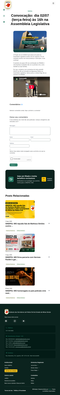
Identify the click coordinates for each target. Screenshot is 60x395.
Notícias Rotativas (10, 230)
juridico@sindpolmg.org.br (19, 343)
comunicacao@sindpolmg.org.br (23, 347)
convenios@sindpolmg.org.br (21, 341)
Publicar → (14, 165)
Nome (11, 137)
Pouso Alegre (34, 370)
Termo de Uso (9, 390)
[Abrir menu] (53, 3)
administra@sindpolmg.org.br (23, 339)
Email (32, 137)
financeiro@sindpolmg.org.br (21, 345)
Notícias (33, 378)
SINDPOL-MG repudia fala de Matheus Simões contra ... (24, 225)
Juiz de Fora (34, 365)
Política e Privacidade (20, 390)
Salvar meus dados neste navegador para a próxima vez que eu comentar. (27, 152)
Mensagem (12, 125)
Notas (32, 380)
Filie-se (44, 179)
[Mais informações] (49, 223)
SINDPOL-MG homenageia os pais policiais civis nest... (25, 292)
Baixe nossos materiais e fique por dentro (15, 383)
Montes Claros (34, 367)
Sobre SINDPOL (8, 365)
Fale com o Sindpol (11, 370)
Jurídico (6, 378)
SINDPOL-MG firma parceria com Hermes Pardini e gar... (22, 258)
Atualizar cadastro (49, 179)
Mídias (32, 383)
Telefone (12, 143)
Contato (6, 367)
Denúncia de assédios (10, 380)
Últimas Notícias (21, 230)
